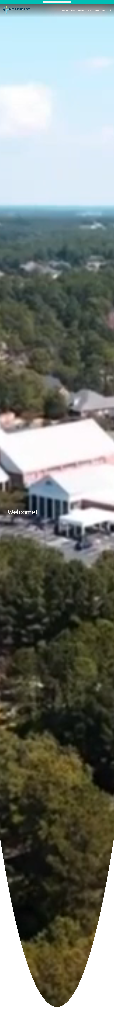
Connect (89, 10)
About (73, 10)
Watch (97, 10)
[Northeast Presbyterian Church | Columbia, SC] (18, 10)
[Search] (110, 10)
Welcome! (65, 10)
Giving (103, 10)
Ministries (81, 10)
